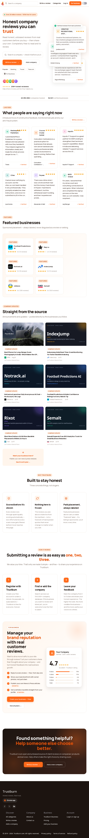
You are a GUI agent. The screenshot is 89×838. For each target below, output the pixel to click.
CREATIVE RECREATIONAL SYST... (67, 31)
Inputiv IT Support (68, 164)
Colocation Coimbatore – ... (39, 163)
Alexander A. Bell (39, 204)
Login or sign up (73, 817)
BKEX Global (70, 175)
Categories (57, 3)
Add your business (51, 824)
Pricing (46, 820)
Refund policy (72, 833)
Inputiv (70, 131)
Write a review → (78, 120)
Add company (31, 62)
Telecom (31, 69)
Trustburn (10, 791)
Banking (13, 69)
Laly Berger (66, 204)
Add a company (12, 824)
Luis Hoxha (8, 204)
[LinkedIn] (14, 806)
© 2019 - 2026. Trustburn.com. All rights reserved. (21, 833)
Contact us (30, 820)
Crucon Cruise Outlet (41, 132)
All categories (11, 817)
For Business (10, 74)
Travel (22, 69)
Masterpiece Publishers (13, 131)
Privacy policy (46, 833)
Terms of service (59, 833)
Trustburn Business (51, 817)
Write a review (45, 3)
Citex (13, 175)
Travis (7, 164)
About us (29, 817)
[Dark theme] (84, 3)
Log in (65, 3)
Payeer (41, 175)
